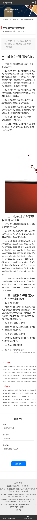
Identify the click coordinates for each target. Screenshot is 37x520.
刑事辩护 (31, 19)
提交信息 (18, 464)
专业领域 (24, 19)
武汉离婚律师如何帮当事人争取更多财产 (17, 396)
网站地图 (18, 510)
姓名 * (5, 424)
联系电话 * (6, 435)
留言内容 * (6, 445)
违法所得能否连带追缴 (28, 352)
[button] (9, 517)
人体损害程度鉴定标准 (16, 350)
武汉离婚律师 (6, 2)
